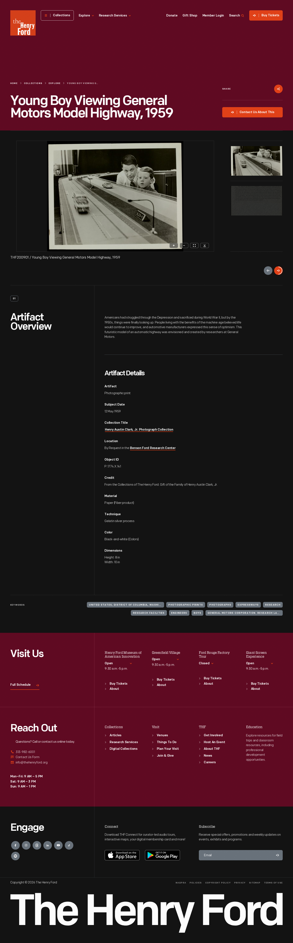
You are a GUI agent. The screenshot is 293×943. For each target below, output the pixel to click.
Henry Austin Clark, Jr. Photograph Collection (139, 429)
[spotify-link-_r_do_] (15, 856)
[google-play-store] (162, 855)
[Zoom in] (173, 245)
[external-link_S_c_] (47, 762)
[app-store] (122, 855)
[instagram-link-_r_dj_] (26, 845)
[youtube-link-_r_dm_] (58, 845)
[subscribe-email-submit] (277, 855)
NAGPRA (181, 883)
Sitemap (254, 883)
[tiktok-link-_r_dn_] (69, 845)
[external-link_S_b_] (47, 757)
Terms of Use (273, 883)
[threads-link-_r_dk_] (37, 845)
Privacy (240, 883)
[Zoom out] (184, 245)
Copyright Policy (218, 883)
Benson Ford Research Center (152, 448)
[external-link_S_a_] (47, 752)
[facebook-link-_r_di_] (15, 845)
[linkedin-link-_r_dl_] (47, 845)
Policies (196, 883)
